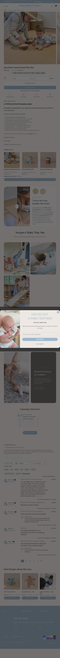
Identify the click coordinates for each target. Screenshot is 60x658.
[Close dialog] (58, 312)
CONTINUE (40, 339)
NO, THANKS (40, 343)
